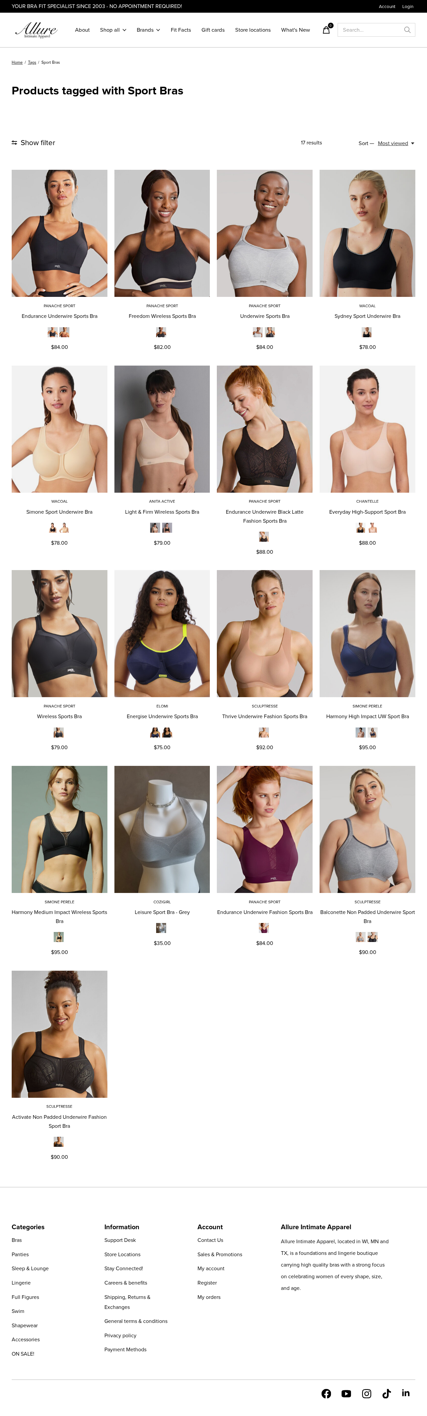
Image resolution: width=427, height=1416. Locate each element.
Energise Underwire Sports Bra (162, 716)
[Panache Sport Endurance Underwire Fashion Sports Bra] (265, 829)
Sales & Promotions (219, 1254)
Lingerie (21, 1283)
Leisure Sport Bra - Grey (162, 912)
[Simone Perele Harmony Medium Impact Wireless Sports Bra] (59, 829)
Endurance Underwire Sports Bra (59, 316)
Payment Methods (125, 1349)
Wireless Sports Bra (59, 716)
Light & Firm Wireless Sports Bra (162, 512)
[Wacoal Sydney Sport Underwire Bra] (367, 233)
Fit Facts (181, 30)
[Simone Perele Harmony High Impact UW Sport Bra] (367, 633)
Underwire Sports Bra (265, 316)
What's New (295, 30)
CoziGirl (162, 902)
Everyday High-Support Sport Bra (367, 512)
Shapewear (25, 1325)
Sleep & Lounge (30, 1268)
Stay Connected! (123, 1268)
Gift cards (213, 30)
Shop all (110, 30)
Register (207, 1283)
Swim (18, 1311)
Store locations (253, 30)
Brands (145, 30)
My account (211, 1268)
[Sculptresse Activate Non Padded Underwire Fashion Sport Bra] (59, 1034)
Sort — (366, 143)
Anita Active (162, 501)
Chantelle (367, 501)
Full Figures (25, 1297)
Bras (17, 1240)
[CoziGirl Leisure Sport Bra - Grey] (162, 829)
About (82, 30)
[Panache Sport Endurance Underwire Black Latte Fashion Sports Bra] (265, 429)
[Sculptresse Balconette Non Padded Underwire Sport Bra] (367, 829)
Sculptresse (265, 706)
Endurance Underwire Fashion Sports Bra (265, 912)
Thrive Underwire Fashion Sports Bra (264, 716)
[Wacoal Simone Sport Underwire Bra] (59, 429)
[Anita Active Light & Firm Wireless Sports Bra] (162, 429)
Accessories (26, 1339)
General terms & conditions (135, 1321)
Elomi (162, 706)
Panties (20, 1254)
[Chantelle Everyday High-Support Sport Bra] (367, 429)
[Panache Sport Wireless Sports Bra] (59, 633)
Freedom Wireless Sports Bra (162, 316)
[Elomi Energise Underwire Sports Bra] (162, 633)
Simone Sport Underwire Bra (59, 512)
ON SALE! (23, 1354)
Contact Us (210, 1240)
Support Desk (120, 1240)
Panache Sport (59, 306)
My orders (209, 1297)
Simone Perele (367, 706)
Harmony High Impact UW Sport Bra (367, 716)
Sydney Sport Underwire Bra (367, 316)
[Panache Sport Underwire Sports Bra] (265, 233)
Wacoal (367, 306)
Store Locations (122, 1254)
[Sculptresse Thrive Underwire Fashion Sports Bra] (265, 633)
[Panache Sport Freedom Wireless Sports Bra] (162, 233)
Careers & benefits (125, 1283)
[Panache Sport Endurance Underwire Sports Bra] (59, 233)
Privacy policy (120, 1335)
